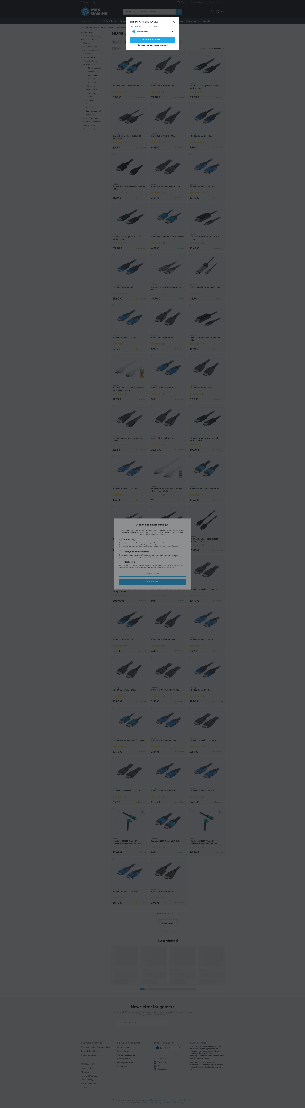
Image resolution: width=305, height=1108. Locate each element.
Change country (152, 40)
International (142, 32)
